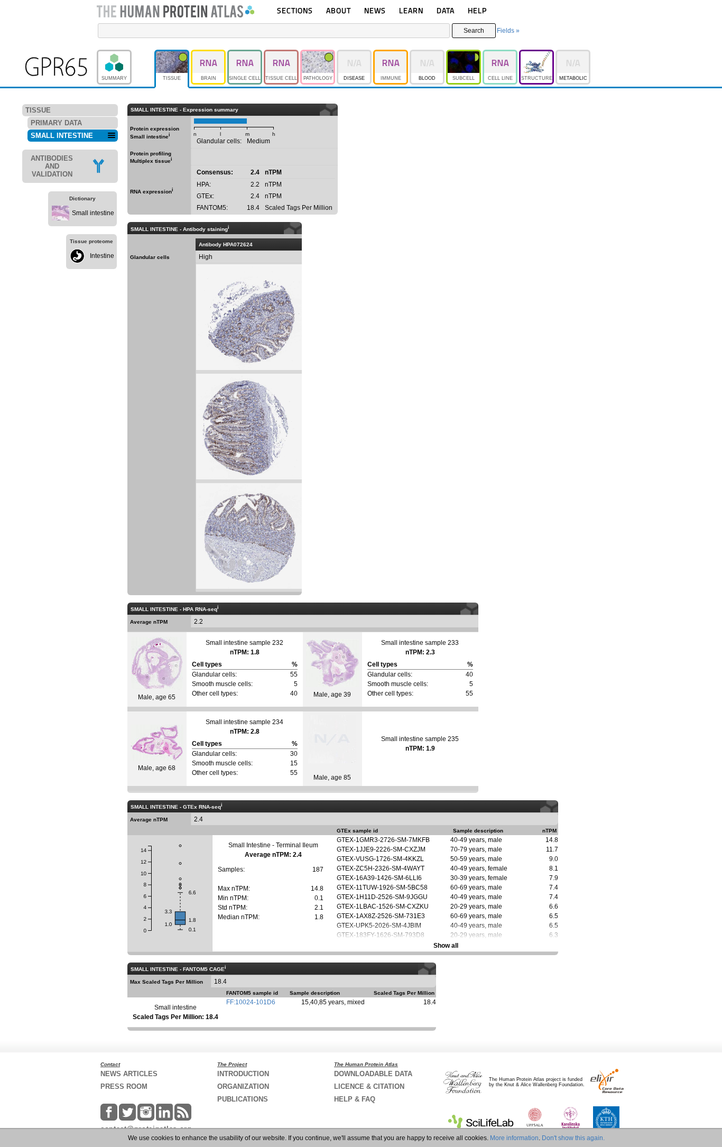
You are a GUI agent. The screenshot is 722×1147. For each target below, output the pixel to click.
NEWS (375, 10)
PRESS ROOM (123, 1086)
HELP (477, 10)
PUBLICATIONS (242, 1099)
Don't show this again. (573, 1138)
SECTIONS (295, 10)
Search (474, 30)
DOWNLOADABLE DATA (373, 1074)
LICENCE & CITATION (369, 1086)
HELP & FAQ (354, 1099)
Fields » (508, 30)
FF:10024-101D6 (250, 1002)
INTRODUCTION (243, 1074)
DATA (446, 10)
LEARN (411, 10)
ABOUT (338, 10)
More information (514, 1138)
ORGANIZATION (243, 1086)
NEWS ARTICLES (129, 1074)
